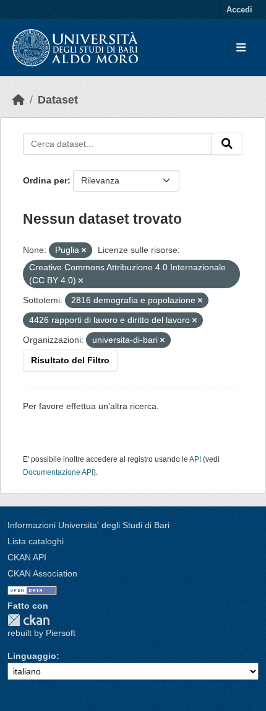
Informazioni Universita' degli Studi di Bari (88, 525)
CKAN (28, 620)
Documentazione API (58, 472)
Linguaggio (31, 656)
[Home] (18, 100)
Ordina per (45, 180)
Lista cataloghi (35, 541)
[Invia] (227, 144)
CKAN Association (42, 573)
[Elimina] (84, 250)
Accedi (239, 9)
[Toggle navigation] (241, 48)
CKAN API (26, 557)
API (195, 459)
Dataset (58, 100)
